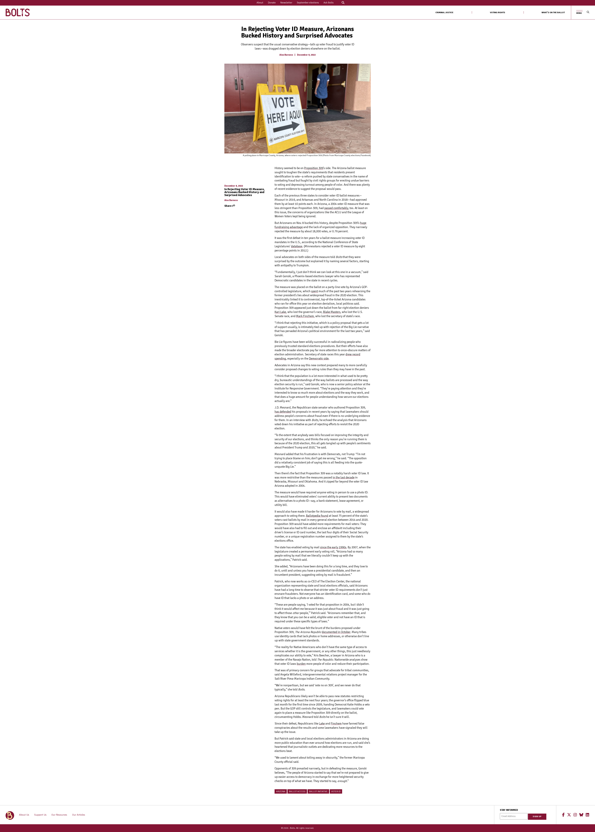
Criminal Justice (444, 12)
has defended (283, 412)
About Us (24, 814)
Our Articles (78, 814)
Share (228, 205)
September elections (308, 2)
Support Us (40, 814)
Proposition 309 (313, 168)
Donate (272, 2)
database (296, 246)
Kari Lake (280, 312)
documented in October (336, 632)
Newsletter (286, 2)
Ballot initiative (318, 791)
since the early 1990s (333, 547)
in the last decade (344, 477)
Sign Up (537, 816)
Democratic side (319, 358)
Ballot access (297, 791)
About (260, 2)
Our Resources (59, 814)
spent (314, 291)
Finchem (336, 723)
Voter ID (336, 791)
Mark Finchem (305, 316)
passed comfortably (336, 208)
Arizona (280, 791)
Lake (322, 723)
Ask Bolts (329, 2)
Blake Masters (331, 312)
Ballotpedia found (317, 516)
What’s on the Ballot (553, 12)
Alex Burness (286, 54)
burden (301, 664)
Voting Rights (497, 12)
